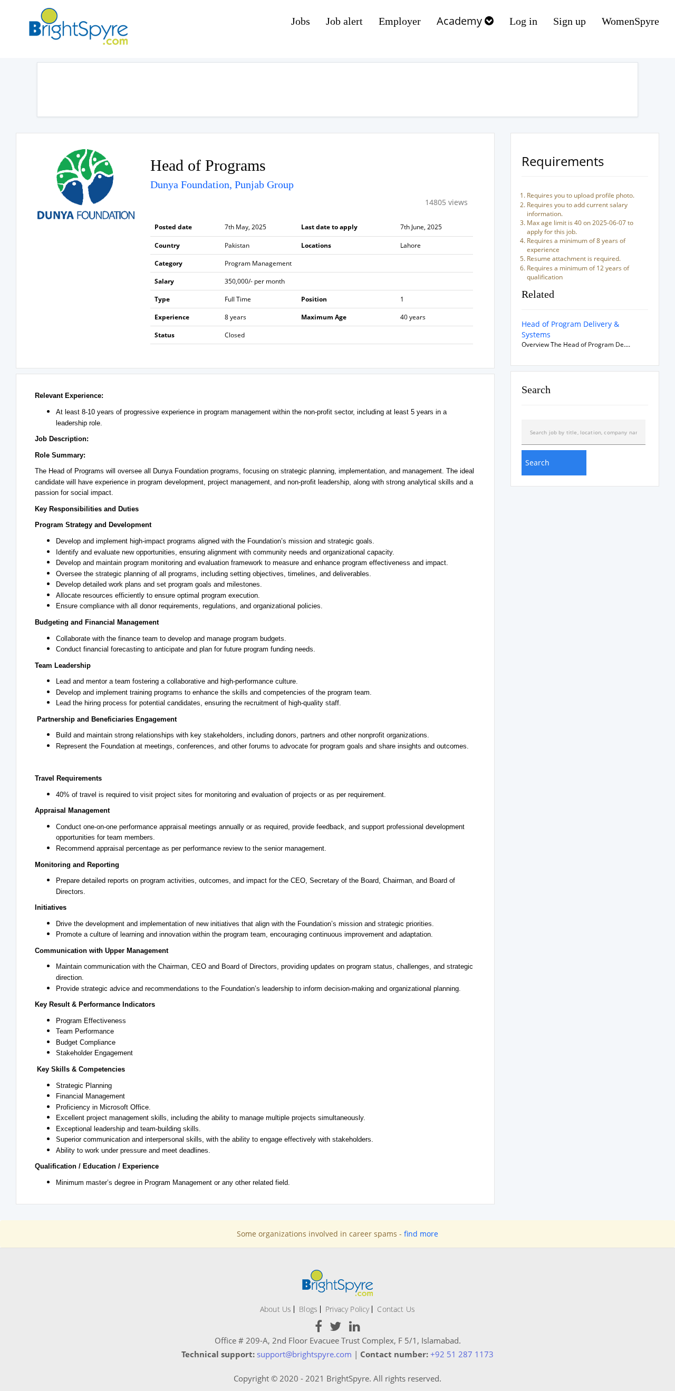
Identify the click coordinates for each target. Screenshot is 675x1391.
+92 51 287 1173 (462, 1354)
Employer (400, 21)
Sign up (569, 21)
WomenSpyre (630, 21)
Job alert (344, 21)
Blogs (308, 1309)
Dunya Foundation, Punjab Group (222, 184)
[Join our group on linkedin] (354, 1328)
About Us (275, 1309)
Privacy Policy (347, 1309)
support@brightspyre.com (304, 1354)
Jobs (300, 21)
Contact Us (396, 1309)
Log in (523, 21)
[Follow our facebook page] (318, 1328)
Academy (461, 21)
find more (421, 1234)
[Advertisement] (337, 89)
